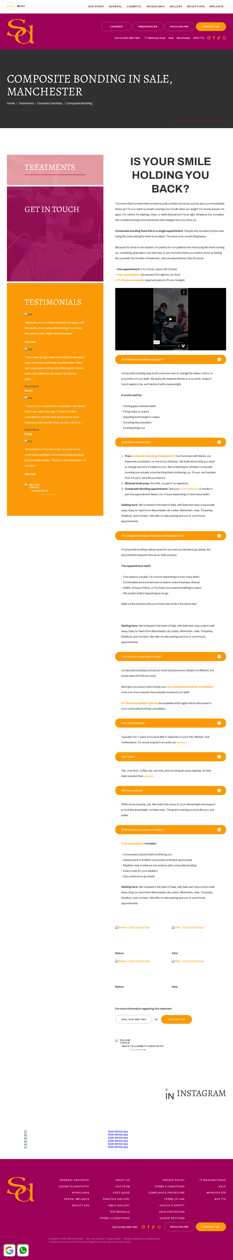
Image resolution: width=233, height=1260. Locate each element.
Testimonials (120, 1212)
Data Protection (172, 1212)
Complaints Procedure (167, 1192)
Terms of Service (118, 1242)
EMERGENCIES (147, 26)
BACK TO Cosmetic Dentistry (143, 1046)
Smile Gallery (119, 1205)
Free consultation (132, 843)
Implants (216, 6)
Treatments (26, 103)
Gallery (176, 6)
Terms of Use (174, 1199)
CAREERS (116, 26)
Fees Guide (121, 1192)
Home (11, 103)
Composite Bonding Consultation (152, 456)
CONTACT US (211, 26)
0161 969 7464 (131, 38)
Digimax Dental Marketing (146, 1238)
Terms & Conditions (115, 1218)
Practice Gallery (116, 1199)
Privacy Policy (173, 1180)
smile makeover (189, 488)
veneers (181, 742)
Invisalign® (156, 6)
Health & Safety (172, 1205)
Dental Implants (77, 1199)
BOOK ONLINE (179, 26)
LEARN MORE (40, 491)
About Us (123, 1180)
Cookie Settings (172, 1218)
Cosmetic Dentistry (49, 103)
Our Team (122, 1186)
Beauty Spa (80, 1205)
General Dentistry (74, 1180)
